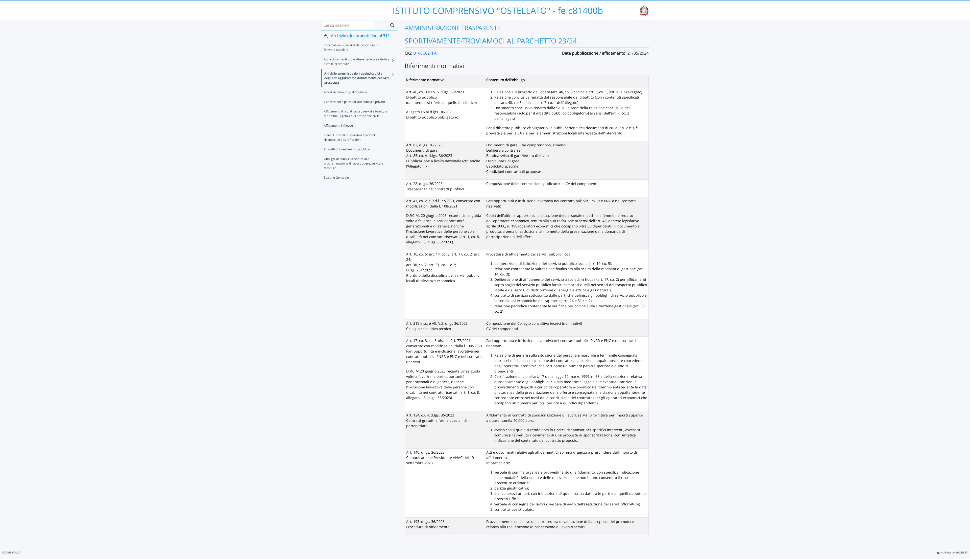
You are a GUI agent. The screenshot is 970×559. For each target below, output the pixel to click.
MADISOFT (962, 552)
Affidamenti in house (338, 125)
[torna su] (959, 543)
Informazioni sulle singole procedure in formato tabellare (351, 47)
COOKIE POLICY (11, 552)
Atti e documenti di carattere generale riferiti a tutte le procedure (356, 61)
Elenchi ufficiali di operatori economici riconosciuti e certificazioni (350, 137)
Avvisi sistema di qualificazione (345, 92)
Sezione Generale (336, 177)
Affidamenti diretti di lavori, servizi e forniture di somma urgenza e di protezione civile (355, 113)
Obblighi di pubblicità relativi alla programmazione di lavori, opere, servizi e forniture (353, 163)
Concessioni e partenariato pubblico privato (354, 102)
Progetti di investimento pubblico (347, 149)
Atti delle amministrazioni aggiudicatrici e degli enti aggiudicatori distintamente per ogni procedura (356, 78)
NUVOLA (946, 552)
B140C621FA (425, 53)
